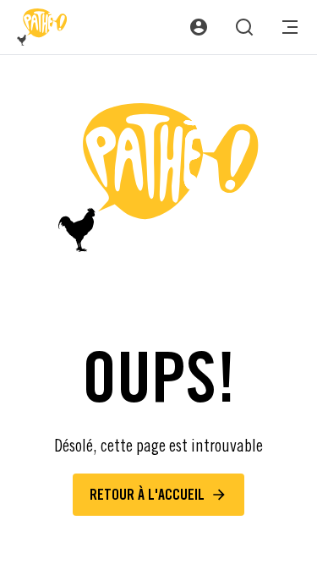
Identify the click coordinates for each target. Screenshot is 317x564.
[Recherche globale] (244, 27)
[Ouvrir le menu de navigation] (290, 27)
